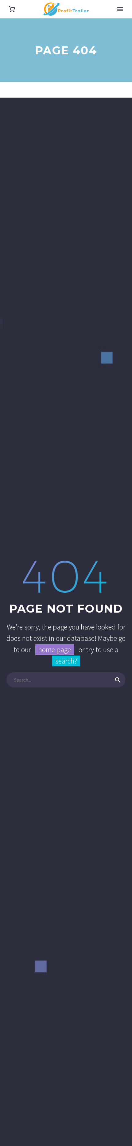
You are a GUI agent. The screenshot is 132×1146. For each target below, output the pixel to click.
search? (66, 661)
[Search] (118, 679)
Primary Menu (120, 9)
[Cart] (11, 9)
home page (54, 649)
